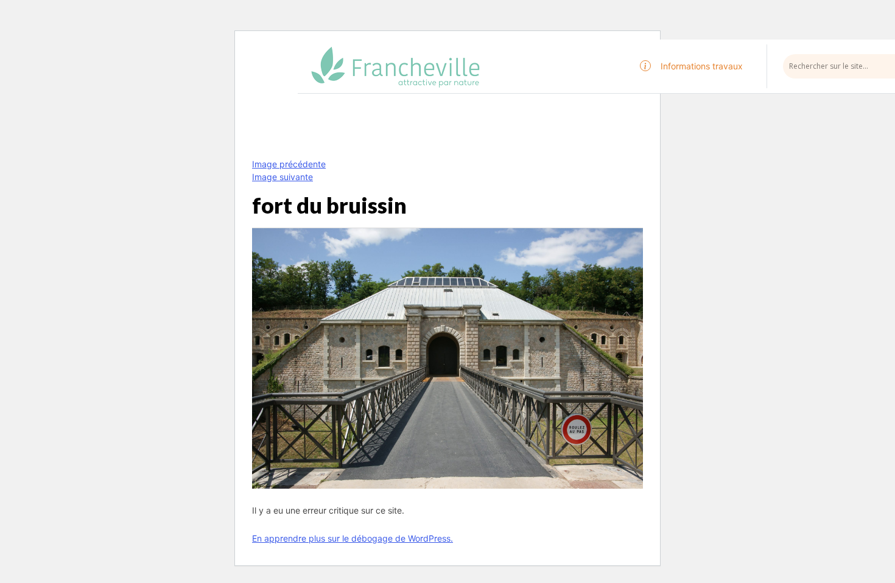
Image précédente (289, 164)
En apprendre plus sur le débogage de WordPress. (352, 538)
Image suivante (282, 177)
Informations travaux (702, 66)
